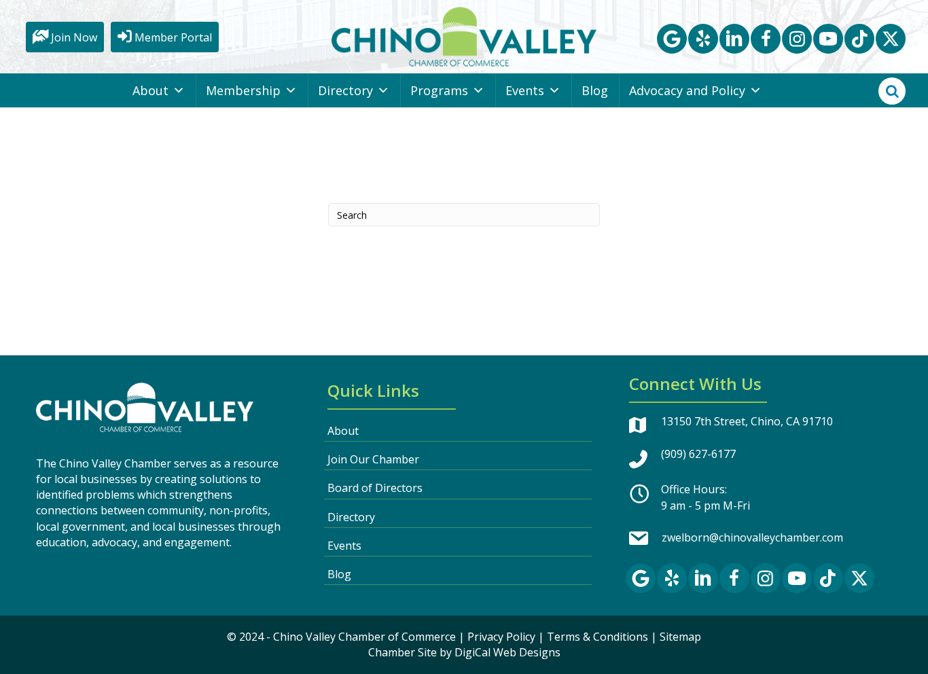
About (150, 90)
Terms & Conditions (597, 636)
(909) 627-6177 (698, 453)
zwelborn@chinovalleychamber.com (752, 537)
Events (524, 90)
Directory (345, 90)
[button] (672, 39)
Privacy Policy (501, 636)
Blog (595, 90)
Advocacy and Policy (687, 90)
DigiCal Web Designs (507, 652)
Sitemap (680, 636)
